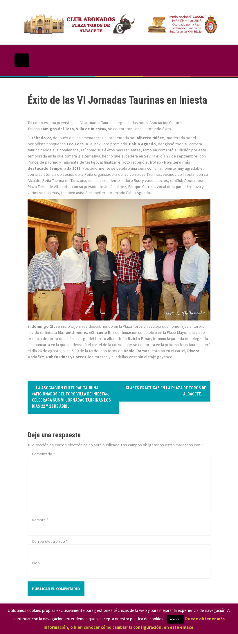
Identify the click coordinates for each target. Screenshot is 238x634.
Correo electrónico (50, 541)
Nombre (40, 519)
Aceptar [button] (175, 619)
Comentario (43, 453)
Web (36, 562)
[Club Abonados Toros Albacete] (119, 21)
